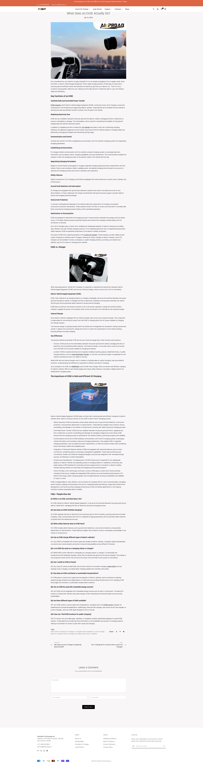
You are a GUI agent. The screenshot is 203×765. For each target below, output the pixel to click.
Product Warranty (109, 744)
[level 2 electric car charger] (88, 396)
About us (78, 738)
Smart (88, 634)
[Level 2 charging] (88, 267)
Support (107, 9)
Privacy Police (108, 747)
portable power (80, 634)
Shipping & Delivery (109, 738)
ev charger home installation (83, 631)
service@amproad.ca (44, 747)
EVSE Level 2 (108, 605)
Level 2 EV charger (90, 235)
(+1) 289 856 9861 (43, 744)
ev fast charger (99, 631)
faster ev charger (56, 634)
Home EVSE (111, 566)
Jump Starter (97, 9)
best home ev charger (58, 631)
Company (118, 9)
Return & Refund (108, 741)
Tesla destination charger (80, 354)
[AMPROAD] (41, 9)
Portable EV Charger (82, 744)
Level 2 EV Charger (81, 9)
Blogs (127, 9)
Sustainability (79, 741)
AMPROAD (75, 366)
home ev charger (68, 634)
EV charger (86, 127)
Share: (111, 631)
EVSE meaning (56, 105)
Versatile (94, 634)
